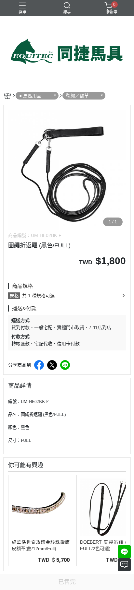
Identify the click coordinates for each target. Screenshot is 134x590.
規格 (14, 295)
